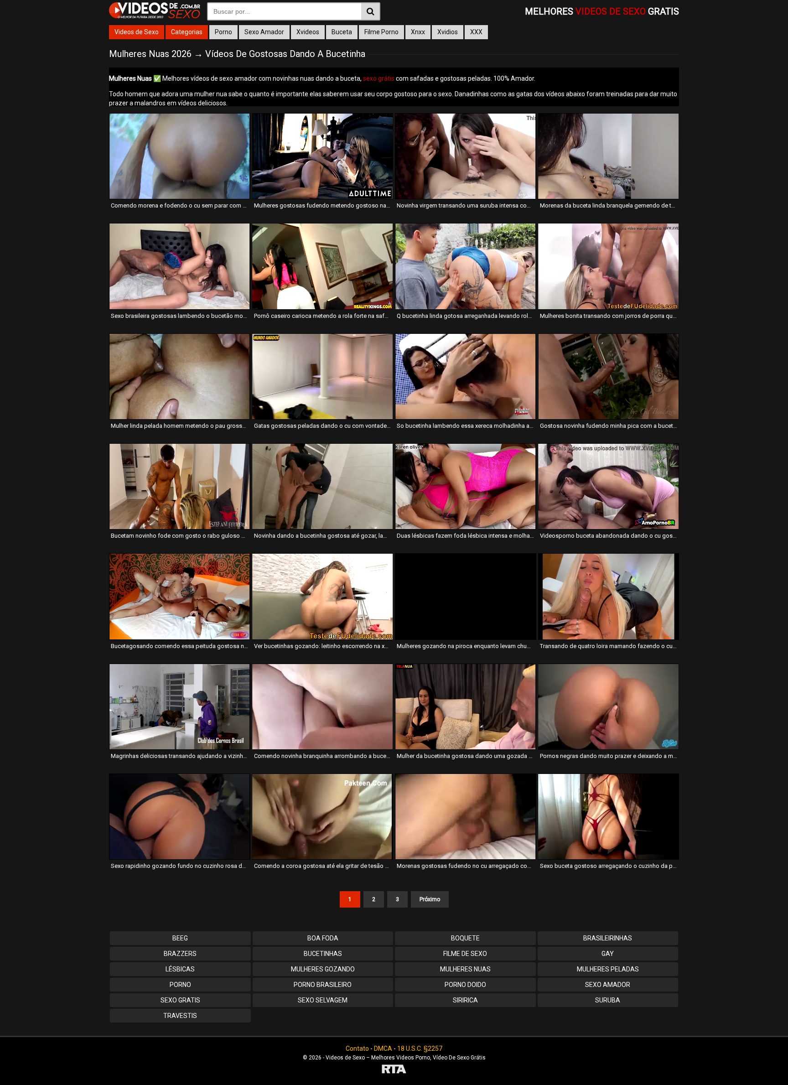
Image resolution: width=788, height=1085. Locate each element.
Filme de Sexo (465, 953)
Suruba (607, 1000)
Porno (223, 32)
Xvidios (447, 32)
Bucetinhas (323, 953)
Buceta (342, 32)
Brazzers (180, 953)
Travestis (180, 1015)
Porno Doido (465, 984)
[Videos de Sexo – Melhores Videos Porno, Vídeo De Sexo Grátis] (154, 16)
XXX (476, 32)
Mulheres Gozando (323, 969)
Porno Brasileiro (323, 984)
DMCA (383, 1048)
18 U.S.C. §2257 (419, 1048)
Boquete (465, 938)
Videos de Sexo (136, 32)
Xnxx (418, 32)
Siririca (465, 1000)
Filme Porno (381, 32)
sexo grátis (378, 78)
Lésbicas (180, 969)
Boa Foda (322, 938)
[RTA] (394, 1070)
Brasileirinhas (607, 938)
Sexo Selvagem (322, 1000)
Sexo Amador (264, 32)
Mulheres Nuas (465, 969)
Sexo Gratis (180, 1000)
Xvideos (307, 32)
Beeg (180, 938)
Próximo (430, 899)
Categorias (186, 32)
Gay (607, 953)
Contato (357, 1048)
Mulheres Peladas (608, 969)
